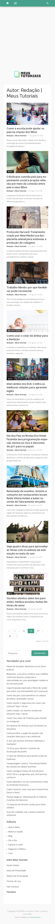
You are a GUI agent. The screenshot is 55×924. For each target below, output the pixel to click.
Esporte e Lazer (15, 431)
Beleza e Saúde (14, 227)
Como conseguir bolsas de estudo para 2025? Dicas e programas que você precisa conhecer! (27, 774)
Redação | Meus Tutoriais (16, 135)
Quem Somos (13, 865)
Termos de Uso (14, 881)
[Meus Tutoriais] (27, 44)
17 (39, 630)
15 (24, 630)
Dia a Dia (12, 840)
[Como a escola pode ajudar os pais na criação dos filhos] (27, 113)
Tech (10, 853)
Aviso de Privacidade (16, 870)
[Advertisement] (27, 41)
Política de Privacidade (17, 876)
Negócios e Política (17, 849)
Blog (10, 123)
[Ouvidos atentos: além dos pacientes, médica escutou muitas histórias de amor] (27, 583)
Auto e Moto (14, 827)
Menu (14, 3)
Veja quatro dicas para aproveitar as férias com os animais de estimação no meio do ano (27, 550)
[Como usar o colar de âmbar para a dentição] (27, 320)
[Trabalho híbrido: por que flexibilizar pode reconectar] (27, 272)
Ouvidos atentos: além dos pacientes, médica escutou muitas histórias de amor (27, 602)
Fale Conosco (13, 886)
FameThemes (35, 917)
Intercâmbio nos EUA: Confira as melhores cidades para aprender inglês (27, 387)
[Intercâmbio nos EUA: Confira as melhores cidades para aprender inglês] (27, 369)
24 (11, 635)
